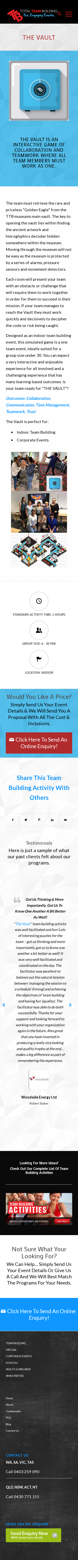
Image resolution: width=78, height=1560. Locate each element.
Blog (8, 1424)
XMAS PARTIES (15, 1375)
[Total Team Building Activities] (39, 1209)
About (9, 1404)
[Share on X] (25, 820)
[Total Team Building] (32, 14)
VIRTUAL (11, 1349)
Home (9, 1398)
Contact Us (12, 1430)
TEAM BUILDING (16, 1343)
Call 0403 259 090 (22, 1471)
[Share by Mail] (65, 820)
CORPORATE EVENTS (19, 1356)
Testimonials (13, 1411)
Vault (58, 941)
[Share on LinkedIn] (52, 820)
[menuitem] (57, 14)
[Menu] (66, 14)
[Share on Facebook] (12, 820)
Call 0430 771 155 (22, 1496)
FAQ (8, 1417)
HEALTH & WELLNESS (18, 1369)
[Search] (57, 14)
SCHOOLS (12, 1362)
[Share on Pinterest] (39, 820)
